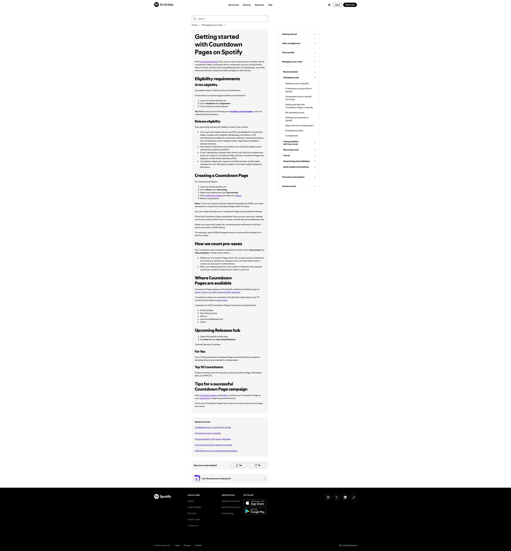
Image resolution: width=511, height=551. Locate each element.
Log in (337, 4)
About (191, 501)
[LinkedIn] (345, 497)
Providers (192, 513)
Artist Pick (204, 398)
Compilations (291, 135)
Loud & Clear (194, 519)
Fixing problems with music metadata (213, 439)
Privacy (187, 545)
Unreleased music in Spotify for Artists (213, 427)
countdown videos (213, 195)
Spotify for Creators (231, 507)
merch (238, 195)
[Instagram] (328, 497)
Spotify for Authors (231, 501)
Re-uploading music (294, 112)
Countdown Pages (208, 61)
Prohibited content (294, 130)
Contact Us (193, 525)
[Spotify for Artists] (164, 5)
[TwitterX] (336, 497)
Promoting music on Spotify (208, 433)
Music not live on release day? (299, 125)
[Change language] (329, 5)
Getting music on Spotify (297, 83)
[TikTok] (354, 497)
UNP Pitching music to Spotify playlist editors (216, 450)
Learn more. (222, 300)
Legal (177, 545)
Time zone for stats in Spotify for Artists (213, 444)
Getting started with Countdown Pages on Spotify (299, 106)
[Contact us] (264, 478)
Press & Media (194, 507)
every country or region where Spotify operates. (217, 292)
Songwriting (228, 513)
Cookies (198, 545)
